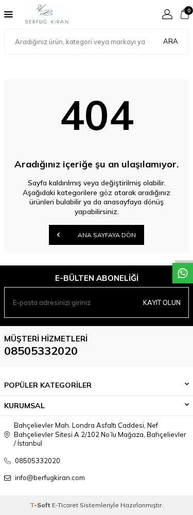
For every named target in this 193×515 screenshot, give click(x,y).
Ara (170, 41)
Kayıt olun (162, 302)
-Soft (41, 505)
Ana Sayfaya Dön (106, 235)
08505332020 (41, 351)
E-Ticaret (65, 505)
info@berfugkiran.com (50, 477)
